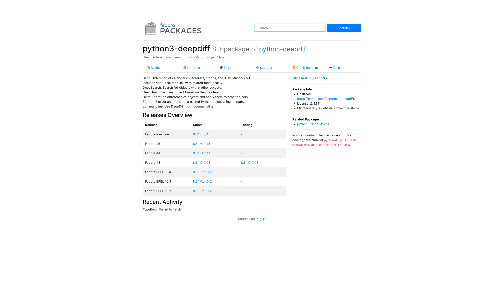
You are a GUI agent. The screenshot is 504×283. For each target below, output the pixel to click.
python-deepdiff (284, 49)
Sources (266, 68)
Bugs (227, 68)
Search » (344, 28)
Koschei (338, 68)
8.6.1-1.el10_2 (202, 172)
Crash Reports (307, 68)
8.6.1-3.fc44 (201, 153)
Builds (155, 68)
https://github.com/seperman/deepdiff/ (326, 99)
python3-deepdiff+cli (313, 124)
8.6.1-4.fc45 (201, 134)
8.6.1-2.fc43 (201, 162)
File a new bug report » (310, 78)
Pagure (261, 219)
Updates (193, 68)
